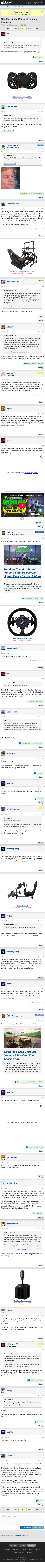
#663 (42, 151)
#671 (42, 653)
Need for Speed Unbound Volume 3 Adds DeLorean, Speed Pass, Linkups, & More (22, 572)
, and (32, 743)
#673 (42, 717)
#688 (42, 1395)
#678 (42, 920)
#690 (42, 1460)
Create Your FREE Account (21, 14)
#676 (42, 814)
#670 (42, 538)
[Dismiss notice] (42, 12)
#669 (42, 445)
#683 (42, 1162)
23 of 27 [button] (22, 29)
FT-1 (5, 721)
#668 (42, 413)
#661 (42, 39)
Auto (32, 1545)
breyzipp (7, 818)
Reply (41, 61)
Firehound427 (8, 290)
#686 (42, 1315)
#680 (42, 988)
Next (30, 29)
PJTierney (7, 1399)
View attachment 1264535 (12, 820)
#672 (42, 679)
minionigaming (9, 925)
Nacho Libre (8, 1232)
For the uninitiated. (7, 131)
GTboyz (6, 1354)
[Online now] (4, 148)
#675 (42, 788)
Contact (7, 1549)
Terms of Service (35, 1549)
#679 (42, 956)
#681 (42, 1021)
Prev (15, 29)
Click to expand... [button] (22, 1249)
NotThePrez (8, 155)
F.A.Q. (24, 1549)
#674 (42, 758)
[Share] (38, 39)
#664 (42, 208)
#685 (42, 1228)
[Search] (42, 3)
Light (14, 1545)
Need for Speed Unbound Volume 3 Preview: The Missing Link (20, 1055)
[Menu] (6, 2)
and (33, 193)
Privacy (29, 1552)
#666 (42, 332)
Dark (23, 1545)
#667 (42, 379)
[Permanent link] (5, 580)
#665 (42, 286)
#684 (42, 1188)
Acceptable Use (19, 1552)
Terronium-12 (8, 43)
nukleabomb (8, 683)
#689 (42, 1437)
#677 (42, 853)
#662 (42, 111)
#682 (42, 1097)
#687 (42, 1350)
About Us (16, 1549)
